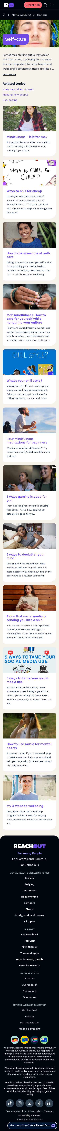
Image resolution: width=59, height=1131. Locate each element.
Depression (30, 890)
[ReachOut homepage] (4, 15)
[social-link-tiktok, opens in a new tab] (10, 1103)
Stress (29, 909)
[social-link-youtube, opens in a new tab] (29, 1103)
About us (29, 978)
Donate (29, 1016)
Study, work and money (29, 915)
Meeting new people (15, 94)
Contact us (29, 997)
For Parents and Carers (27, 859)
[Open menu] (52, 5)
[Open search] (45, 5)
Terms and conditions (16, 1111)
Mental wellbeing (21, 15)
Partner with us (29, 1022)
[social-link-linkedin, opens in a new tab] (49, 1103)
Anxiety (29, 878)
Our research (29, 985)
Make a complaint (29, 1029)
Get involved (29, 1010)
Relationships (29, 897)
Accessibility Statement (29, 1115)
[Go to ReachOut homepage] (9, 5)
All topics (29, 921)
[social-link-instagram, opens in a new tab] (20, 1103)
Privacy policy (35, 1111)
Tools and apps (29, 953)
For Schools (28, 865)
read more (9, 74)
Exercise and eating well (18, 89)
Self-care (29, 903)
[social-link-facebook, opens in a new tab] (39, 1103)
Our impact (29, 991)
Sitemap (48, 1111)
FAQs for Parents (29, 965)
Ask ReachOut (29, 934)
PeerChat (29, 941)
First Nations (29, 947)
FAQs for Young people (29, 959)
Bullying (29, 884)
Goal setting (10, 99)
